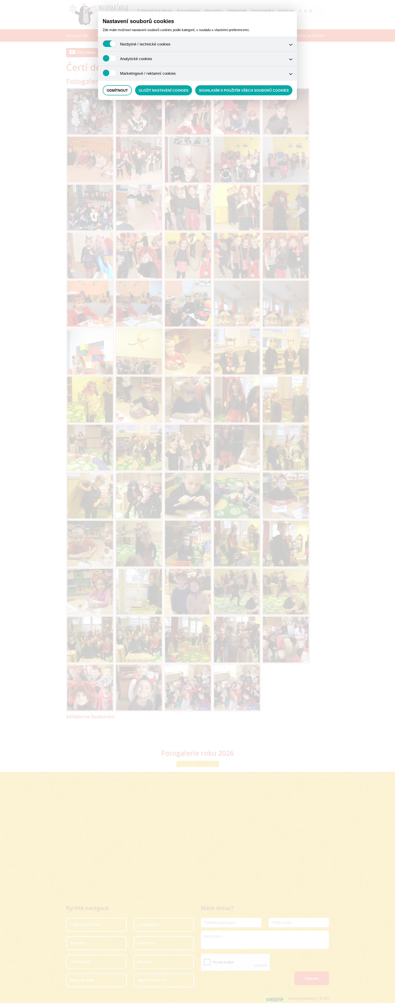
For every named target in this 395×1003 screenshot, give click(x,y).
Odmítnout (117, 90)
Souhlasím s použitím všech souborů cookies (244, 90)
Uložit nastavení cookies (163, 90)
